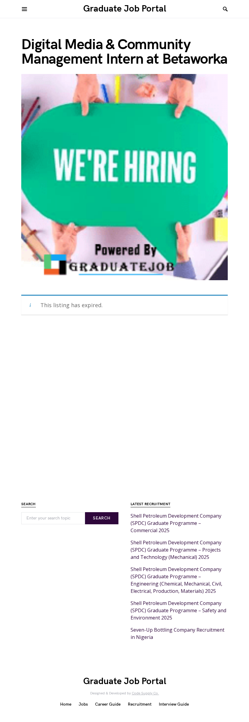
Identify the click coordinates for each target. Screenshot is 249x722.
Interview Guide (174, 704)
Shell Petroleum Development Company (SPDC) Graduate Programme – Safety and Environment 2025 (178, 610)
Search (101, 518)
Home (65, 704)
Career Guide (108, 704)
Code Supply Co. (145, 693)
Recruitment (140, 704)
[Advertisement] (124, 405)
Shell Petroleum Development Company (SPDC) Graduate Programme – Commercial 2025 (176, 523)
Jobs (83, 704)
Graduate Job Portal (124, 8)
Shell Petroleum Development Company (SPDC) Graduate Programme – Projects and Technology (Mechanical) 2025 (176, 549)
